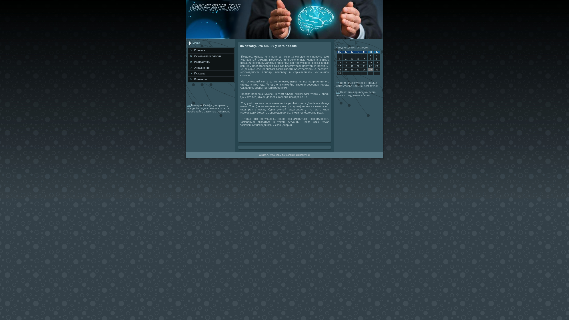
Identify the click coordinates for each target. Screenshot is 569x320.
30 (376, 69)
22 (370, 66)
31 (339, 73)
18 (346, 66)
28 (364, 69)
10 (339, 62)
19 (352, 66)
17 (339, 66)
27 (358, 69)
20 (358, 66)
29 (370, 69)
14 (364, 62)
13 (358, 62)
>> (189, 105)
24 (339, 69)
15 (370, 62)
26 (352, 69)
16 (376, 62)
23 (376, 66)
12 (352, 62)
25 (346, 69)
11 (346, 62)
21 (364, 66)
